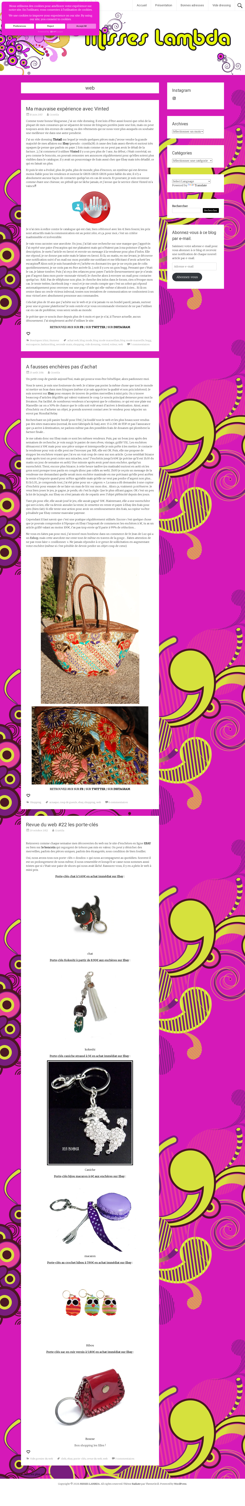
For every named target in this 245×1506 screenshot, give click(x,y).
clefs (63, 1458)
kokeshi (90, 1049)
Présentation (163, 5)
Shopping (35, 802)
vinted (105, 344)
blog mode (86, 340)
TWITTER (98, 327)
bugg (148, 340)
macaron (90, 1256)
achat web (73, 340)
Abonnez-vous (187, 277)
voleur (113, 344)
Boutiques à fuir (39, 340)
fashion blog (48, 344)
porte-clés (80, 1458)
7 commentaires (140, 344)
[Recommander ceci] (28, 334)
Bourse (90, 1439)
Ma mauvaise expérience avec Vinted (67, 109)
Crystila (54, 114)
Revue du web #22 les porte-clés (62, 824)
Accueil (142, 5)
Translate (201, 185)
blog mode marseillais (106, 340)
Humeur (54, 340)
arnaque (54, 802)
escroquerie (33, 344)
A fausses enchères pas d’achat (61, 367)
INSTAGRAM (122, 327)
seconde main (64, 344)
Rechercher (180, 206)
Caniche (90, 1169)
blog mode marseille (132, 340)
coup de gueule (68, 802)
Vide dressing (221, 5)
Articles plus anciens (36, 1474)
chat (90, 953)
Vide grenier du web (41, 1458)
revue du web (94, 1458)
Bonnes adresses (192, 5)
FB (82, 327)
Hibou (90, 1345)
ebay (80, 802)
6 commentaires (118, 802)
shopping (78, 344)
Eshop (34, 538)
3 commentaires (124, 1458)
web (120, 344)
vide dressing (92, 344)
